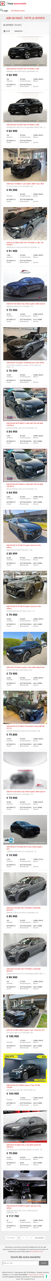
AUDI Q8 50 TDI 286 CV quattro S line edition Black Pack (26, 667)
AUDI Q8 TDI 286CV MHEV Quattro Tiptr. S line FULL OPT (26, 1030)
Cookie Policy (33, 1275)
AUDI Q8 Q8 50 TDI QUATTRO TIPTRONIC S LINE (23, 69)
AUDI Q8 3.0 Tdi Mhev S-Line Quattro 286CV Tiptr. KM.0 (25, 184)
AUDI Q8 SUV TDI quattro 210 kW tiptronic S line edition (25, 363)
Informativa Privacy (36, 1251)
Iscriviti (43, 1263)
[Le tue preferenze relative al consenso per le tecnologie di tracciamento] (46, 1276)
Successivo (39, 1238)
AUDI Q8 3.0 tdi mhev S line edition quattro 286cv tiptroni (26, 304)
